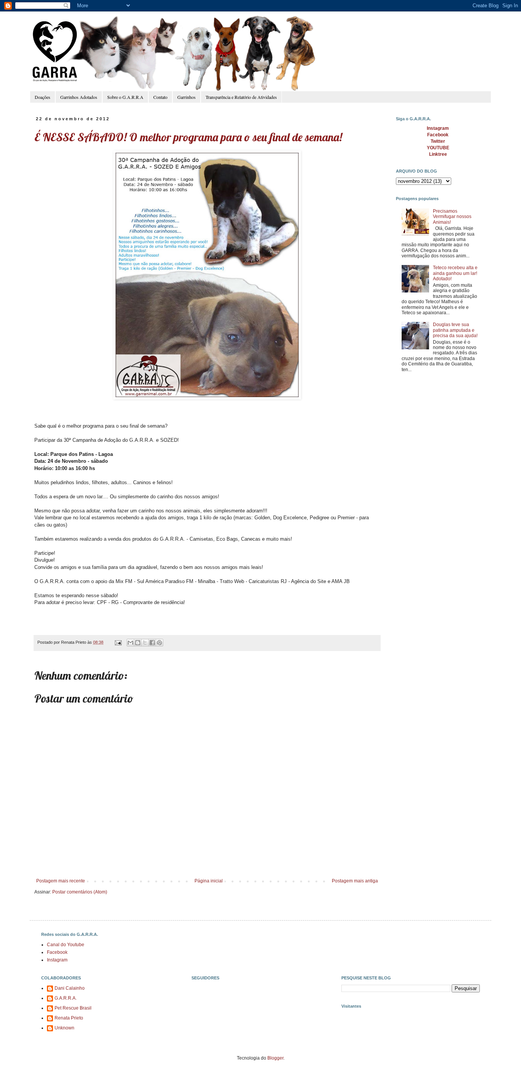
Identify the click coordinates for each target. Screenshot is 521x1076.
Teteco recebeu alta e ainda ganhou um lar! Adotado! (455, 273)
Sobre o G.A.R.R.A (125, 97)
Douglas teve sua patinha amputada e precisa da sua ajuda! (455, 330)
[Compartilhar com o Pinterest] (159, 642)
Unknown (64, 1028)
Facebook (57, 952)
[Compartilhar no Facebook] (152, 642)
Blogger (275, 1058)
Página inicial (209, 881)
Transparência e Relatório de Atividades (241, 97)
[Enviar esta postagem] (118, 642)
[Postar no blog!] (138, 642)
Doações (42, 97)
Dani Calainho (70, 988)
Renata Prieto (69, 1018)
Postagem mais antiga (355, 881)
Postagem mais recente (60, 881)
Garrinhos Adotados (78, 97)
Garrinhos (186, 97)
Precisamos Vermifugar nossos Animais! (452, 216)
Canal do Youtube (65, 944)
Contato (160, 97)
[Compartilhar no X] (145, 642)
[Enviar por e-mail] (130, 642)
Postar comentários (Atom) (79, 892)
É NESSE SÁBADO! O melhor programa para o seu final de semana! (188, 137)
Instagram (57, 960)
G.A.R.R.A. (66, 998)
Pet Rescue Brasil (73, 1008)
